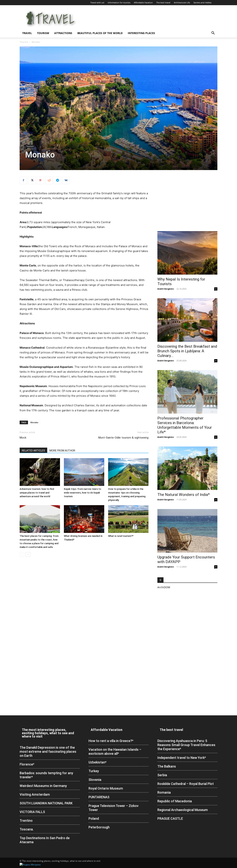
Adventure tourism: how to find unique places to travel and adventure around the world (37, 493)
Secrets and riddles (202, 2)
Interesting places (141, 33)
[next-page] (28, 554)
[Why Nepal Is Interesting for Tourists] (187, 253)
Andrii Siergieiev (165, 288)
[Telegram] (57, 180)
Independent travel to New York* (181, 758)
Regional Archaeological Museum (182, 810)
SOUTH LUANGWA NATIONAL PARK (46, 803)
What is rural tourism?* (120, 536)
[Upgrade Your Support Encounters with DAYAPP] (187, 531)
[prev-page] (22, 554)
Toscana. (27, 829)
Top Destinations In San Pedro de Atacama (45, 840)
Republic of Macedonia (174, 801)
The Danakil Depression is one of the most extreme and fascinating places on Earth (48, 752)
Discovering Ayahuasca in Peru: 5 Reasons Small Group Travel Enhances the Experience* (186, 745)
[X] (32, 180)
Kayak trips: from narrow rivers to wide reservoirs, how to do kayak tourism (82, 493)
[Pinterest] (40, 180)
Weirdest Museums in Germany (43, 786)
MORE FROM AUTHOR (62, 450)
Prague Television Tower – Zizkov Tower (113, 808)
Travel (27, 33)
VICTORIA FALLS (32, 812)
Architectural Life (182, 2)
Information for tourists (119, 2)
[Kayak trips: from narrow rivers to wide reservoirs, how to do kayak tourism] (84, 472)
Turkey (94, 771)
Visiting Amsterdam (35, 794)
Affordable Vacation (143, 2)
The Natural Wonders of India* (183, 494)
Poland (94, 818)
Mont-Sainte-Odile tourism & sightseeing (123, 437)
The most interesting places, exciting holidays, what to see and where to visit (48, 733)
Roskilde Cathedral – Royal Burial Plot (185, 784)
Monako (34, 422)
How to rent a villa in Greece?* (111, 741)
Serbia (162, 775)
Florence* (27, 764)
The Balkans (166, 766)
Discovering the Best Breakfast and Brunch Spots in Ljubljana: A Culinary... (187, 351)
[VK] (66, 180)
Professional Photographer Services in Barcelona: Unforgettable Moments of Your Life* (184, 425)
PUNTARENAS (99, 797)
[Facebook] (23, 180)
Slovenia (95, 780)
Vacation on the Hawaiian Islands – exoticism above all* (115, 751)
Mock (23, 437)
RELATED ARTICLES (33, 450)
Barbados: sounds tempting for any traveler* (46, 775)
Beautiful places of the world (100, 33)
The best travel (163, 2)
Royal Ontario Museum (106, 788)
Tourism (43, 33)
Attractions (63, 33)
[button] (212, 33)
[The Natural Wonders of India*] (187, 468)
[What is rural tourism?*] (128, 519)
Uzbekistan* (97, 762)
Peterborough (99, 827)
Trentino (26, 820)
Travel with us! (97, 2)
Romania (164, 792)
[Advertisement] (187, 200)
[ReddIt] (49, 180)
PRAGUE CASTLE (170, 818)
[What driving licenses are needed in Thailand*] (84, 519)
